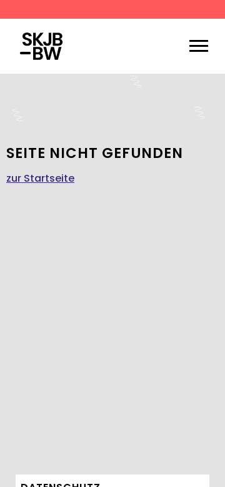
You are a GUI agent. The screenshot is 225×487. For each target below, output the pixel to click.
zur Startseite (40, 178)
